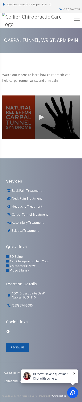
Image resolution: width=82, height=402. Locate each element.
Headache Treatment (27, 207)
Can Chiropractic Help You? (29, 261)
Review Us (17, 347)
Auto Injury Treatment (28, 223)
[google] (8, 331)
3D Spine (16, 256)
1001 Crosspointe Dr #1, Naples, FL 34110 (28, 4)
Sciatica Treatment (25, 231)
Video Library (19, 270)
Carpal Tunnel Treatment (30, 215)
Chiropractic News (23, 266)
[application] (41, 117)
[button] (41, 117)
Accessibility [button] (12, 372)
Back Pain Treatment (27, 191)
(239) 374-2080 (71, 9)
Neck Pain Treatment (27, 199)
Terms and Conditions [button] (18, 381)
